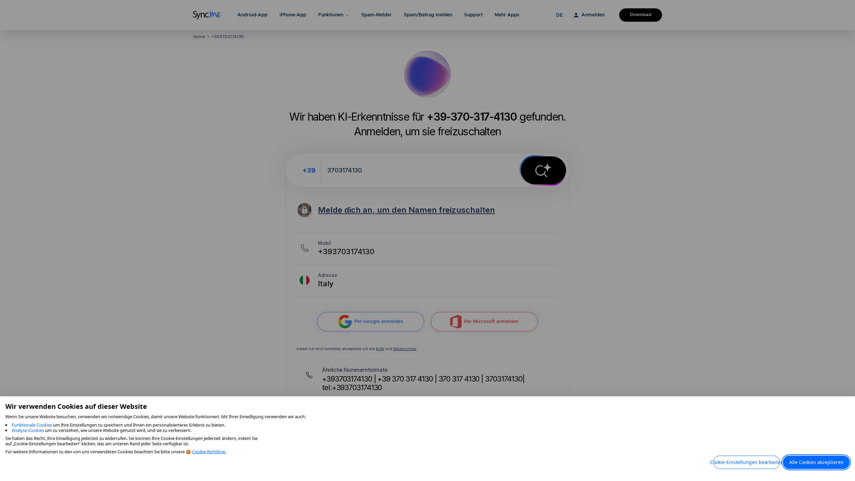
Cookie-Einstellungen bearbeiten (746, 462)
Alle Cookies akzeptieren (816, 462)
